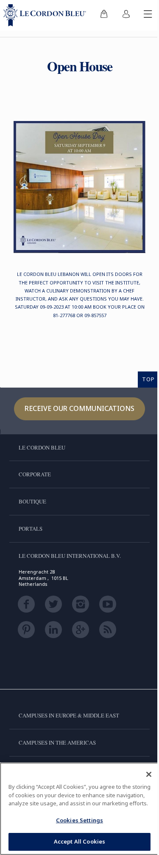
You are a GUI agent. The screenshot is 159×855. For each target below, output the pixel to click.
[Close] (148, 774)
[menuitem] (104, 15)
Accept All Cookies (79, 841)
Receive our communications (79, 408)
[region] (79, 808)
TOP (148, 379)
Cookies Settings (79, 820)
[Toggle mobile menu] (148, 15)
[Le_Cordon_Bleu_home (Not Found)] (46, 15)
